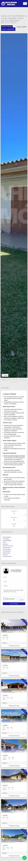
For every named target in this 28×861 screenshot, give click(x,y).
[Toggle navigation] (25, 3)
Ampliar (6, 375)
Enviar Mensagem (14, 603)
